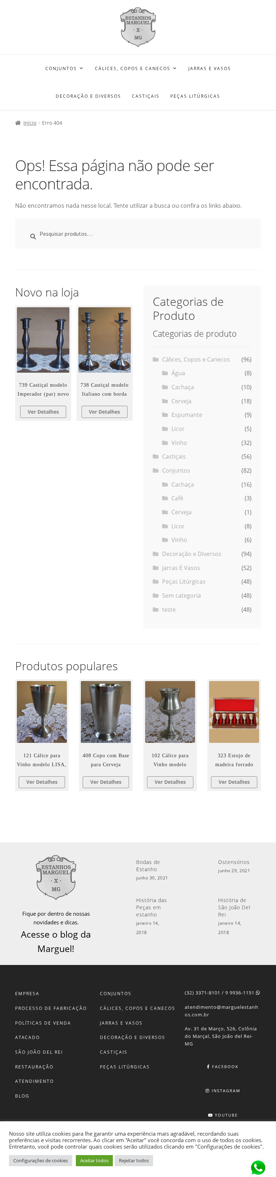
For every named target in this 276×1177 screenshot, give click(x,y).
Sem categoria (181, 595)
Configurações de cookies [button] (40, 1160)
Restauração (34, 1067)
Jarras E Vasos (209, 68)
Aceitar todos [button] (94, 1160)
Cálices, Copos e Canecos (132, 68)
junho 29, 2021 (234, 871)
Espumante (186, 415)
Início (29, 122)
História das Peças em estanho (151, 907)
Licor (178, 429)
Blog (22, 1096)
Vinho (179, 443)
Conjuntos (61, 68)
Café (177, 498)
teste (169, 609)
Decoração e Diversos (88, 96)
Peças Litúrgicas (195, 96)
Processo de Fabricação (51, 1008)
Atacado (27, 1037)
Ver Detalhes (43, 411)
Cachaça (182, 387)
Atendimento (34, 1081)
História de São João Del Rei (234, 907)
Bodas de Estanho (148, 866)
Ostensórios (234, 862)
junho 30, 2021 (152, 878)
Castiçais (146, 96)
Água (178, 373)
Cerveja (181, 401)
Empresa (27, 993)
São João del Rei (39, 1052)
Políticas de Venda (43, 1023)
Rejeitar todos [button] (134, 1160)
